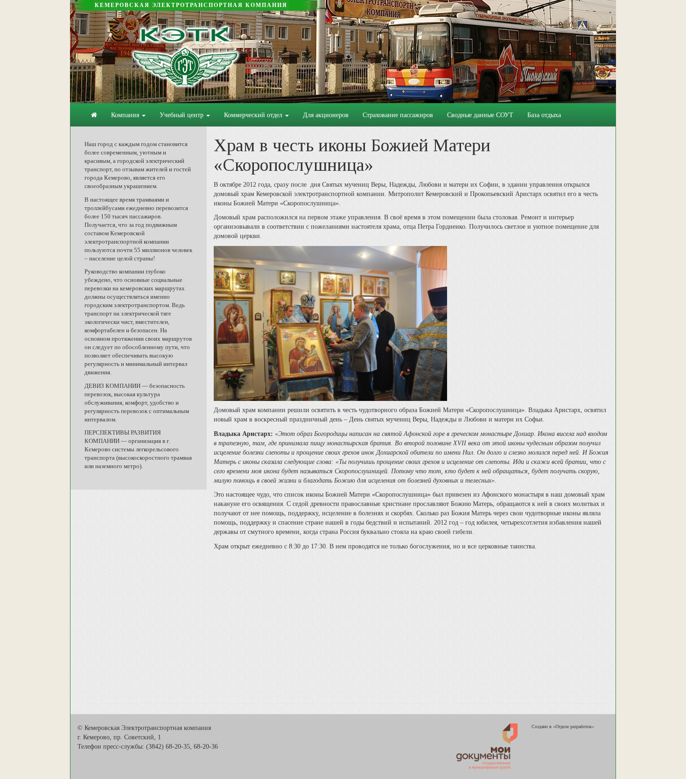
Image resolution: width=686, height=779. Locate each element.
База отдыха (544, 115)
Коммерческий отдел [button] (254, 115)
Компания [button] (126, 115)
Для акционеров (326, 115)
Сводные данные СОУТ (480, 115)
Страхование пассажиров (398, 115)
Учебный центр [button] (182, 115)
